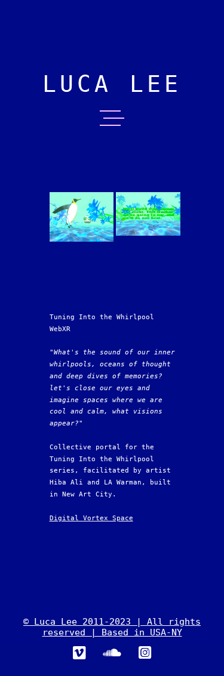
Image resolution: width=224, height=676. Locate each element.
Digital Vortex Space (91, 518)
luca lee (112, 84)
